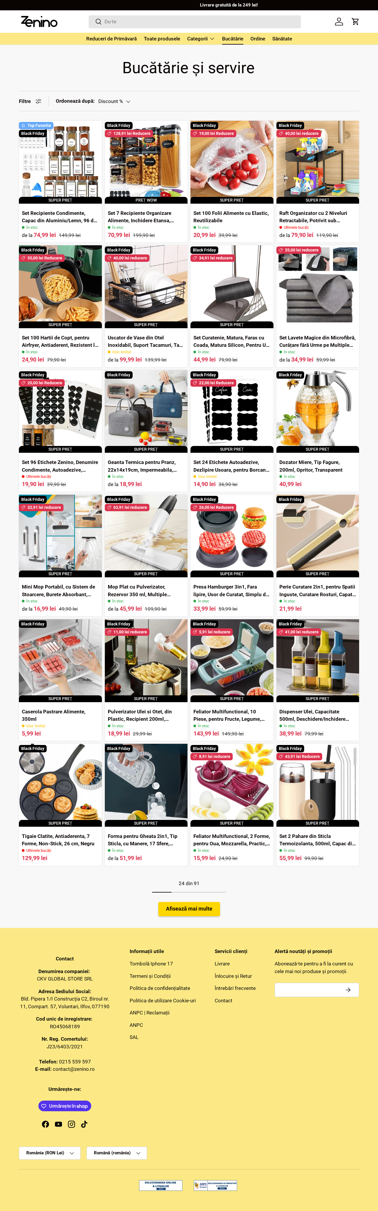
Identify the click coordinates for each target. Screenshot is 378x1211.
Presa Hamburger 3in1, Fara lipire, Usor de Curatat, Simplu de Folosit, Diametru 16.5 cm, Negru (231, 594)
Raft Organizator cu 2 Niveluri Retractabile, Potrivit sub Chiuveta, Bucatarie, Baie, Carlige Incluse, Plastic (317, 224)
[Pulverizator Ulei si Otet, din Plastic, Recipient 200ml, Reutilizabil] (146, 660)
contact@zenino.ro (74, 1069)
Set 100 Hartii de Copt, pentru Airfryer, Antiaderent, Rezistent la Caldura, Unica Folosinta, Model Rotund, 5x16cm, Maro (59, 349)
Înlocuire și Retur (233, 976)
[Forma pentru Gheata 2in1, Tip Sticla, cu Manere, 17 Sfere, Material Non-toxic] (146, 785)
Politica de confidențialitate (160, 988)
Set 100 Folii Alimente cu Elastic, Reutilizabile (231, 217)
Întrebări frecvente (235, 988)
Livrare (222, 964)
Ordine (257, 39)
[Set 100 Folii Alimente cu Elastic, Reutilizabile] (231, 162)
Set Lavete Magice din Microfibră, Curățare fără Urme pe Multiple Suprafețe (317, 345)
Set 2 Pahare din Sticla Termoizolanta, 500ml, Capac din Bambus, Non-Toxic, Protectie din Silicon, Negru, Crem (317, 847)
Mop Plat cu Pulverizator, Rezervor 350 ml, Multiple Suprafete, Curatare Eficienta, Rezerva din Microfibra (141, 598)
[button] (355, 21)
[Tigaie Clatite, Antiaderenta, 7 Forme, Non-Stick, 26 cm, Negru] (60, 785)
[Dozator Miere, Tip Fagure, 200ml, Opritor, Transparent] (317, 411)
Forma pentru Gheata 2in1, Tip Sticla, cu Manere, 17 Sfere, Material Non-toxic (142, 843)
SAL (134, 1037)
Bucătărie (232, 39)
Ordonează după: (75, 101)
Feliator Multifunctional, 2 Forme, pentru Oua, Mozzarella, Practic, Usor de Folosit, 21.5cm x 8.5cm (231, 843)
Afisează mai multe (189, 909)
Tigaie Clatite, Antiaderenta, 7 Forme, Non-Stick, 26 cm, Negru (58, 840)
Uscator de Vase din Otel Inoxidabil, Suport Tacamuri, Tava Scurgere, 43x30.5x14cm (146, 345)
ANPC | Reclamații (150, 1013)
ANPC (136, 1025)
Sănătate (282, 39)
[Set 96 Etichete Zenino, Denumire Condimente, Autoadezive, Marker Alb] (60, 411)
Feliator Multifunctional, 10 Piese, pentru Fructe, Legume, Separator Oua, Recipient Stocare (231, 719)
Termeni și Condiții (150, 976)
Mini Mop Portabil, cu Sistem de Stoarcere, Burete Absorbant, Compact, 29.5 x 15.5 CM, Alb (58, 594)
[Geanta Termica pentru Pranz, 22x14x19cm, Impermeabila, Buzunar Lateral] (146, 411)
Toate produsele (162, 39)
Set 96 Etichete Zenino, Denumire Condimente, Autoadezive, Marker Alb (60, 469)
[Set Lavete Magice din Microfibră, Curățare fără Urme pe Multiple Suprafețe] (317, 286)
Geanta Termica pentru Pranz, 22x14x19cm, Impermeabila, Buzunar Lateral (142, 469)
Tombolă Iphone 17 (151, 964)
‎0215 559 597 (75, 1062)
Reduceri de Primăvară (111, 39)
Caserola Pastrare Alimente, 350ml (53, 715)
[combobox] (195, 21)
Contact (223, 1001)
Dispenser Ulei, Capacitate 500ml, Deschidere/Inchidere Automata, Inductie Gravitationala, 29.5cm (312, 723)
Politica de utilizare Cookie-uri (163, 1001)
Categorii (197, 39)
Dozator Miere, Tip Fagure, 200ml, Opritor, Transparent (311, 466)
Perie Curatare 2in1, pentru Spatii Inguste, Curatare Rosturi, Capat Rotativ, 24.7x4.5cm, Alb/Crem (317, 594)
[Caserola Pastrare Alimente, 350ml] (60, 660)
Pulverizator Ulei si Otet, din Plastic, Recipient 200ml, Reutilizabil (140, 719)
